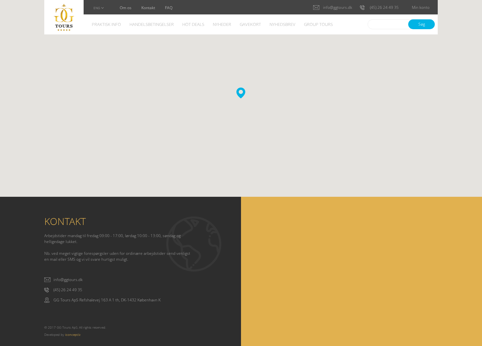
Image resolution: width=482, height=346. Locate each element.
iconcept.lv (73, 334)
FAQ (168, 8)
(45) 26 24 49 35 (67, 290)
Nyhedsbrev (282, 24)
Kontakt (148, 8)
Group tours (318, 24)
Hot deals (193, 24)
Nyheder (222, 24)
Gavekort (250, 24)
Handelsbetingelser (152, 24)
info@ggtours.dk (68, 279)
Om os (125, 8)
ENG (96, 8)
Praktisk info (106, 24)
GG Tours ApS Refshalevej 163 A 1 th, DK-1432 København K (107, 300)
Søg (421, 24)
